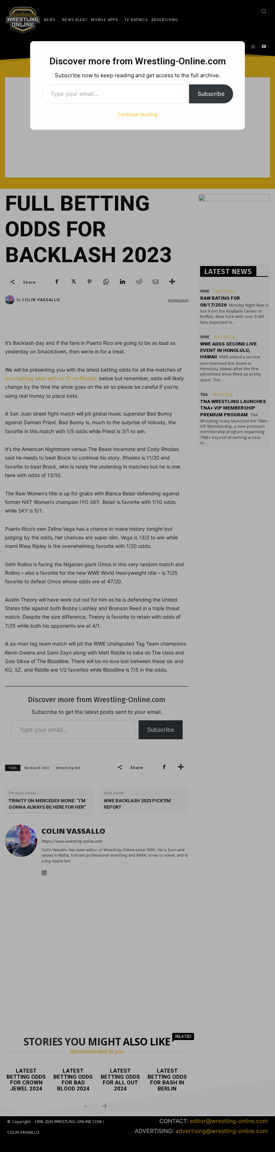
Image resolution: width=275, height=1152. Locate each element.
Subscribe (211, 93)
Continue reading (137, 114)
